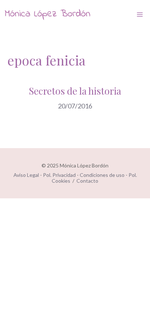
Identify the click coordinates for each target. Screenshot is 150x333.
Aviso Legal (26, 175)
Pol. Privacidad (59, 175)
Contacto (87, 181)
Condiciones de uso (102, 175)
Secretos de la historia (75, 90)
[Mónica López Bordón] (47, 14)
